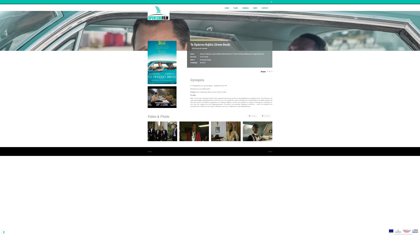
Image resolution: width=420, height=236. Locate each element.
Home (227, 8)
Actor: (192, 54)
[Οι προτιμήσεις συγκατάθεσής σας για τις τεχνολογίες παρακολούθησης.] (4, 232)
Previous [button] (149, 131)
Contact (265, 8)
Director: (193, 57)
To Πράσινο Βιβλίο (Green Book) (210, 44)
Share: (263, 71)
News (255, 8)
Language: (194, 63)
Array (270, 151)
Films (235, 8)
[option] (162, 131)
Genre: (192, 60)
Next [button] (270, 131)
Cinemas (245, 8)
